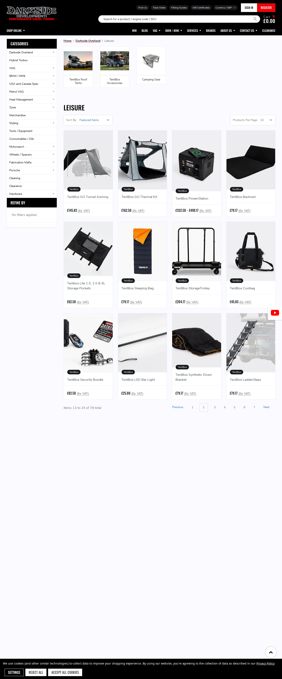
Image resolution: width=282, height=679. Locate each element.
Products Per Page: (245, 120)
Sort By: (71, 120)
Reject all (36, 672)
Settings (14, 672)
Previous (177, 407)
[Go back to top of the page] (271, 652)
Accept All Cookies (65, 672)
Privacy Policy (265, 663)
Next (266, 407)
